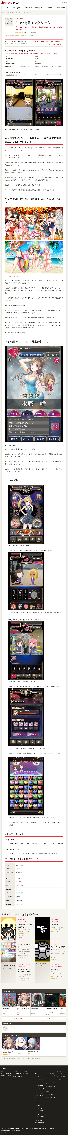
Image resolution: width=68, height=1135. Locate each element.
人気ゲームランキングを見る (56, 44)
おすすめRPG (49, 1080)
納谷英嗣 (31, 35)
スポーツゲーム (38, 1105)
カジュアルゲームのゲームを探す (41, 41)
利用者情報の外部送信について (8, 1130)
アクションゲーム (38, 1079)
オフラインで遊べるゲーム (39, 1117)
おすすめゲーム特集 (61, 1076)
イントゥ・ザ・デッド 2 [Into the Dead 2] (25, 971)
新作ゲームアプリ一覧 (17, 8)
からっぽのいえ (56, 969)
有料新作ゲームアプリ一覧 (6, 1076)
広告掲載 (17, 1128)
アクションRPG (55, 944)
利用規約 (52, 1128)
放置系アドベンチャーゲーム (57, 966)
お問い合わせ (11, 1128)
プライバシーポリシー (44, 1128)
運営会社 (18, 1130)
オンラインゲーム (38, 1108)
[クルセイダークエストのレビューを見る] (8, 951)
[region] (34, 1005)
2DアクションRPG (55, 941)
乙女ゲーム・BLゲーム (39, 1096)
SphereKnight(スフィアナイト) (58, 948)
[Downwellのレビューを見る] (42, 928)
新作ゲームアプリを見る (57, 41)
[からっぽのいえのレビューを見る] (42, 972)
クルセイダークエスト (25, 946)
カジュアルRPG (25, 941)
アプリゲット (4, 12)
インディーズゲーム (39, 1120)
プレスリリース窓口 (24, 1128)
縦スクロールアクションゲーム (58, 921)
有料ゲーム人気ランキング (17, 1077)
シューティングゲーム (39, 1088)
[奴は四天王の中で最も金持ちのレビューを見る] (8, 928)
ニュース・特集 (60, 1073)
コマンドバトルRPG (22, 921)
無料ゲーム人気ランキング (17, 1074)
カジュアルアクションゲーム (24, 964)
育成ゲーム (37, 1091)
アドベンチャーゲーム (39, 1085)
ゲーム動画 (59, 1079)
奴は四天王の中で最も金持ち (25, 926)
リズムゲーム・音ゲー (39, 1093)
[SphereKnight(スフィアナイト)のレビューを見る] (42, 951)
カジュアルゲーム (19, 12)
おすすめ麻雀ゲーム (50, 1099)
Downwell (54, 924)
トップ (6, 7)
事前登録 (50, 7)
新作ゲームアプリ (11, 12)
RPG (19, 941)
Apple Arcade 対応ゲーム (39, 1123)
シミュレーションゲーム (39, 1082)
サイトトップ (4, 1128)
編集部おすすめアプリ (39, 8)
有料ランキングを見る (50, 1018)
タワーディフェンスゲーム (39, 1111)
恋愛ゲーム (37, 1099)
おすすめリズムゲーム (50, 1097)
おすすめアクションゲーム (50, 1083)
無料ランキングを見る (18, 1018)
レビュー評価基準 (34, 1128)
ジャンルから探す (61, 7)
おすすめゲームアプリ (50, 1073)
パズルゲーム (37, 1076)
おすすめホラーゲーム (50, 1088)
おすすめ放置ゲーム (50, 1094)
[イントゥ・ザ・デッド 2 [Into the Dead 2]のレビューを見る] (8, 972)
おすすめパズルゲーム (50, 1086)
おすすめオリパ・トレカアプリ (50, 1076)
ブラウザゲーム (38, 1114)
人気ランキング (28, 7)
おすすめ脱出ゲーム (50, 1091)
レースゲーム (37, 1102)
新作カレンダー (26, 1073)
